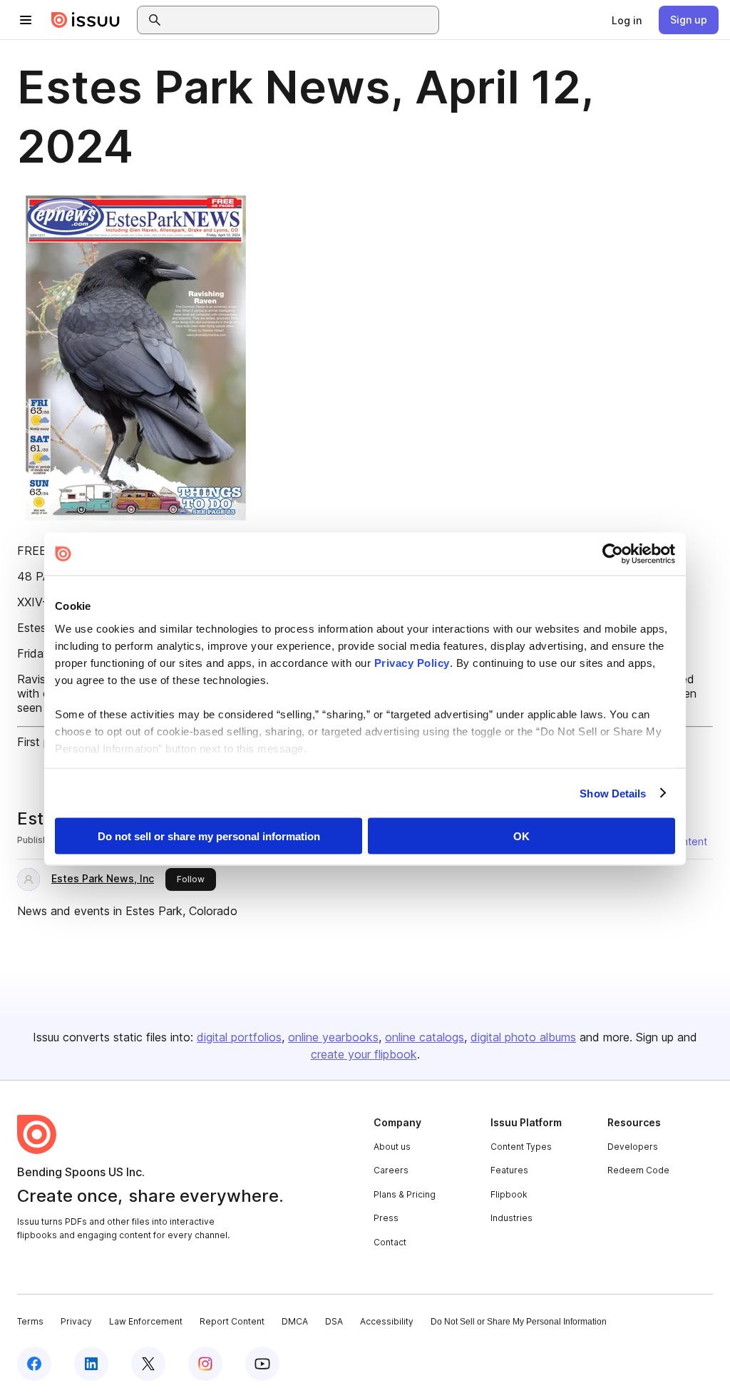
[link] (626, 20)
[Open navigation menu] (25, 20)
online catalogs (424, 1037)
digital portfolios (239, 1037)
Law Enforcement (145, 1321)
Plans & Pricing (405, 1194)
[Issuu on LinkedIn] (91, 1364)
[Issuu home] (85, 20)
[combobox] (301, 20)
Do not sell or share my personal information (209, 836)
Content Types (521, 1146)
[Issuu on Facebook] (34, 1364)
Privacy (76, 1321)
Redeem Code (638, 1170)
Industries (511, 1218)
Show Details (613, 793)
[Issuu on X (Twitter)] (148, 1364)
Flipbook (509, 1194)
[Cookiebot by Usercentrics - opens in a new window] (612, 554)
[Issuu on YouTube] (262, 1364)
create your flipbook (364, 1054)
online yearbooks (333, 1037)
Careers (391, 1170)
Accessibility (386, 1321)
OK (521, 836)
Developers (632, 1146)
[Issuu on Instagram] (205, 1364)
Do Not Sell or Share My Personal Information (519, 1322)
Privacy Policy (412, 662)
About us (392, 1146)
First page (43, 742)
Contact (390, 1242)
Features (509, 1170)
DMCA (295, 1321)
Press (386, 1218)
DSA (334, 1321)
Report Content (232, 1321)
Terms (30, 1321)
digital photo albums (523, 1037)
